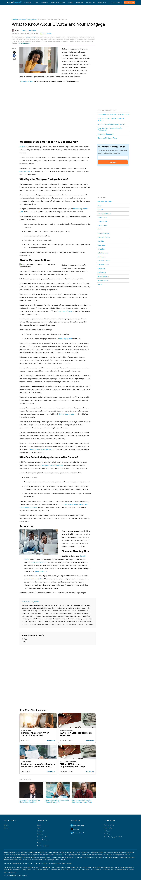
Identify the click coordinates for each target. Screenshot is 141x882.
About (39, 828)
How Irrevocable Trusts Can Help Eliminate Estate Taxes (82, 801)
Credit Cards (102, 217)
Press (39, 843)
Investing (79, 2)
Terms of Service (109, 825)
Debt (100, 229)
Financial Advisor (104, 237)
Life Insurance (103, 253)
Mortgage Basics (32, 19)
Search (39, 825)
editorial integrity (30, 37)
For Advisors (90, 2)
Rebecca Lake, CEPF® (30, 602)
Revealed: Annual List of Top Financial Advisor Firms (29, 801)
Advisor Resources (105, 202)
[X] (14, 52)
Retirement (44, 2)
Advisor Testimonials (43, 840)
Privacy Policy (108, 828)
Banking (70, 2)
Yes (25, 639)
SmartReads (102, 2)
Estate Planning (103, 233)
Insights (101, 241)
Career (100, 210)
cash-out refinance (65, 311)
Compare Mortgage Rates (107, 138)
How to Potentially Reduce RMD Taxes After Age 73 (57, 801)
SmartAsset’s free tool (39, 562)
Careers (6, 828)
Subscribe (113, 162)
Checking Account (104, 213)
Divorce (22, 147)
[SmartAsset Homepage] (14, 2)
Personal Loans (103, 265)
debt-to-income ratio (66, 414)
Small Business (103, 276)
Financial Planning (58, 2)
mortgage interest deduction (52, 465)
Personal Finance (104, 261)
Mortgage (27, 2)
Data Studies (102, 225)
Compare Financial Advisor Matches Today (113, 114)
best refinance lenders (35, 579)
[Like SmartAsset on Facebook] (71, 825)
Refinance (101, 269)
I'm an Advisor (117, 2)
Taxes (36, 2)
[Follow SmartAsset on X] (71, 829)
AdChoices (107, 831)
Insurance (101, 245)
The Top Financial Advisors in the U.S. (111, 124)
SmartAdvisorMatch (43, 846)
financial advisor (27, 81)
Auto (99, 206)
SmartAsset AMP (42, 837)
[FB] (14, 55)
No (25, 642)
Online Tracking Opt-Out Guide (113, 837)
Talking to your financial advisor (41, 449)
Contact (6, 825)
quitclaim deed (24, 171)
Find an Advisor (129, 2)
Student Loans (103, 280)
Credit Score (102, 221)
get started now (41, 571)
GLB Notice (107, 834)
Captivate (40, 834)
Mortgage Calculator (105, 134)
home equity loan (65, 339)
